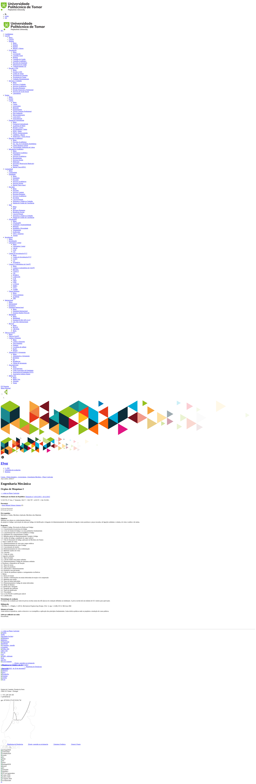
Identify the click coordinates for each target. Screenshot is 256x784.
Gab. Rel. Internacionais (20, 322)
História (11, 41)
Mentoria (15, 226)
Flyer (4, 463)
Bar (14, 359)
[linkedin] (14, 748)
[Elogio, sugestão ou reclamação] (6, 661)
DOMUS (16, 275)
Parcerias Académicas (15, 138)
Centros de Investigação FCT (18, 253)
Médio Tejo (12, 376)
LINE (14, 282)
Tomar (15, 383)
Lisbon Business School (20, 145)
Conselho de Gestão (19, 59)
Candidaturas (9, 34)
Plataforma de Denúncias (15, 744)
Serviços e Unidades (15, 81)
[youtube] (10, 748)
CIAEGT (16, 271)
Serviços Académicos (19, 86)
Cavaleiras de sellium (19, 347)
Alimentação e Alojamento (17, 352)
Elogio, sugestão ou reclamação (38, 744)
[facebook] (2, 748)
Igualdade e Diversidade (20, 228)
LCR (14, 278)
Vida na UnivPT (10, 332)
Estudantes (12, 174)
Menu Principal (5, 388)
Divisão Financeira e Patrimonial (23, 90)
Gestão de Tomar (18, 73)
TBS (14, 298)
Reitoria (15, 57)
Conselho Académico (19, 61)
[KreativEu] (5, 674)
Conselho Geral (18, 55)
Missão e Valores (18, 48)
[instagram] (6, 748)
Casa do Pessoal (18, 199)
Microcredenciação (19, 115)
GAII (14, 250)
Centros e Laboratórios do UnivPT (20, 264)
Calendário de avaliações (12, 470)
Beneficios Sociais (18, 212)
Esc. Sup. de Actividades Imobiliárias (24, 144)
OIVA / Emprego (18, 234)
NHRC (15, 286)
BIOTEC (16, 269)
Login (7, 16)
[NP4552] (4, 670)
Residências (16, 361)
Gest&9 (15, 289)
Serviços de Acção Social (21, 91)
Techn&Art (16, 262)
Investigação (9, 237)
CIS (14, 273)
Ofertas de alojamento (20, 363)
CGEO (15, 259)
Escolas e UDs (13, 68)
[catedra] (4, 678)
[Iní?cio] (22, 11)
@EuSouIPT (13, 219)
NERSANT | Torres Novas (21, 136)
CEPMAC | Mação (19, 135)
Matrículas (16, 162)
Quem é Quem (75, 744)
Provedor (16, 180)
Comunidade (9, 169)
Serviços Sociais (18, 160)
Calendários (16, 154)
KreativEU (12, 305)
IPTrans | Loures (18, 127)
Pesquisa (6, 386)
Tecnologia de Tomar (19, 77)
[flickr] (17, 748)
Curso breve (16, 117)
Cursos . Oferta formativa (9, 477)
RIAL (15, 331)
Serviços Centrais (18, 192)
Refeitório (16, 358)
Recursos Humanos (19, 88)
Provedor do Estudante (20, 63)
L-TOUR (16, 284)
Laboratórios (17, 93)
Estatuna (15, 345)
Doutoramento (17, 109)
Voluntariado (17, 230)
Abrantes (15, 381)
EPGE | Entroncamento (20, 133)
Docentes (12, 187)
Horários (7, 472)
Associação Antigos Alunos (21, 374)
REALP (11, 323)
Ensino (7, 95)
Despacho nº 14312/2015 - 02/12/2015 (38, 497)
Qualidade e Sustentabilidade (22, 225)
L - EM (7, 468)
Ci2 (14, 260)
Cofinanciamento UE (19, 66)
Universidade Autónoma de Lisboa (24, 147)
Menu (10, 37)
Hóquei (15, 350)
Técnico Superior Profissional (22, 111)
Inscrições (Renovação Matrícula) (23, 163)
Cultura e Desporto (15, 338)
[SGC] (3, 672)
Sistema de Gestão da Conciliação (23, 203)
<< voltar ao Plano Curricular (10, 493)
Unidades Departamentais (21, 79)
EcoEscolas (16, 232)
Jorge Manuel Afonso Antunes (11, 505)
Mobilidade (12, 314)
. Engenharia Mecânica (34, 477)
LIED (14, 280)
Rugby (15, 349)
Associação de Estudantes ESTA (23, 372)
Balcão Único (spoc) (19, 185)
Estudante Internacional (16, 307)
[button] (1, 782)
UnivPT (7, 36)
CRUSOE (16, 329)
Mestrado (16, 108)
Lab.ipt (15, 248)
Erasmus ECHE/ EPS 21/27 (21, 320)
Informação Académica (16, 149)
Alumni (15, 235)
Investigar (16, 198)
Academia (16, 296)
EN (6, 18)
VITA (15, 287)
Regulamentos (17, 158)
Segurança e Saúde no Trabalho (23, 201)
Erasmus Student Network (21, 313)
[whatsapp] (21, 748)
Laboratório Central (15, 243)
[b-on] (3, 679)
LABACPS (16, 277)
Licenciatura (17, 106)
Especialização (17, 118)
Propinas (15, 165)
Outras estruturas (14, 291)
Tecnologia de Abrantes (20, 75)
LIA (14, 252)
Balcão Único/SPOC (19, 167)
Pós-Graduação (17, 113)
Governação (12, 50)
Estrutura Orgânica (59, 744)
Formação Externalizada (16, 120)
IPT (2, 30)
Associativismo (13, 365)
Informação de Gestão (20, 64)
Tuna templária (17, 343)
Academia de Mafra (19, 126)
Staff (10, 205)
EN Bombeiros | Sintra (20, 129)
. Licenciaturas (21, 477)
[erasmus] (4, 676)
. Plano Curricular (47, 477)
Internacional (9, 300)
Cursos (11, 100)
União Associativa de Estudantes (23, 370)
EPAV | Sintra (17, 131)
